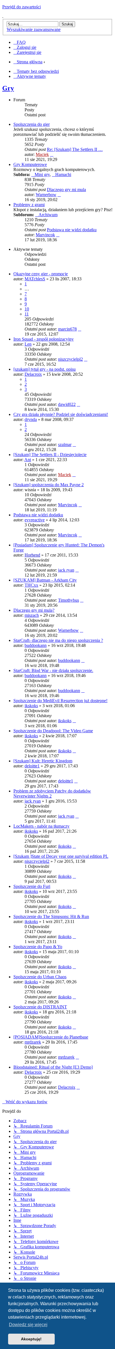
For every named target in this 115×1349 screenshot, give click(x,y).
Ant (27, 459)
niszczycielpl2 (70, 359)
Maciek (42, 154)
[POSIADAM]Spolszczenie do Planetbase (50, 1037)
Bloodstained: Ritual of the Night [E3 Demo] (53, 1067)
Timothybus (68, 600)
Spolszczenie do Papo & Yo (37, 946)
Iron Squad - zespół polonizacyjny (43, 339)
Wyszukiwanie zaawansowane (34, 29)
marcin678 (67, 329)
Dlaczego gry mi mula (66, 189)
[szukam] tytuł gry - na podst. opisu (44, 369)
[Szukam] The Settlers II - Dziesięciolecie (50, 454)
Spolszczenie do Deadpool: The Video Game (53, 730)
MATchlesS (35, 278)
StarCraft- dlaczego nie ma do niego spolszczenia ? (58, 640)
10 (27, 309)
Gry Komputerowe (30, 164)
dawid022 (67, 404)
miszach (32, 615)
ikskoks (31, 705)
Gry (8, 88)
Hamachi (63, 174)
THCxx (31, 585)
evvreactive (35, 519)
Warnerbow (46, 194)
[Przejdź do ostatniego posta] (79, 329)
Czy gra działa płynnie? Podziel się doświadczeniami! (60, 414)
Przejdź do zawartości (21, 6)
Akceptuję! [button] (31, 1339)
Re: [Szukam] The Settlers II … (75, 149)
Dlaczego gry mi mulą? (33, 610)
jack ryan (66, 570)
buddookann (36, 645)
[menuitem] (19, 42)
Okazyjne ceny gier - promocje (40, 273)
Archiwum (48, 214)
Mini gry (42, 174)
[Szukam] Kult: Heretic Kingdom (42, 760)
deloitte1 (32, 765)
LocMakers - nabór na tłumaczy (41, 826)
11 (27, 314)
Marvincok (45, 234)
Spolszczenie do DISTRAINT (40, 1006)
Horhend (32, 555)
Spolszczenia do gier (31, 124)
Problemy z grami (29, 204)
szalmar (64, 444)
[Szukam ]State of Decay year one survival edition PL (60, 856)
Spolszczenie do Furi (31, 886)
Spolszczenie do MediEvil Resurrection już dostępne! (60, 700)
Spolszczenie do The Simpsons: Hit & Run (51, 916)
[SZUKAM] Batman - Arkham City (45, 580)
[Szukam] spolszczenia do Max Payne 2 (48, 484)
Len (28, 344)
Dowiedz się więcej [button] (28, 1324)
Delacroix (33, 374)
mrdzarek (33, 1042)
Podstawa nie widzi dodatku (72, 229)
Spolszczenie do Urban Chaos (39, 976)
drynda (31, 419)
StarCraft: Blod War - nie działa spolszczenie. (53, 670)
